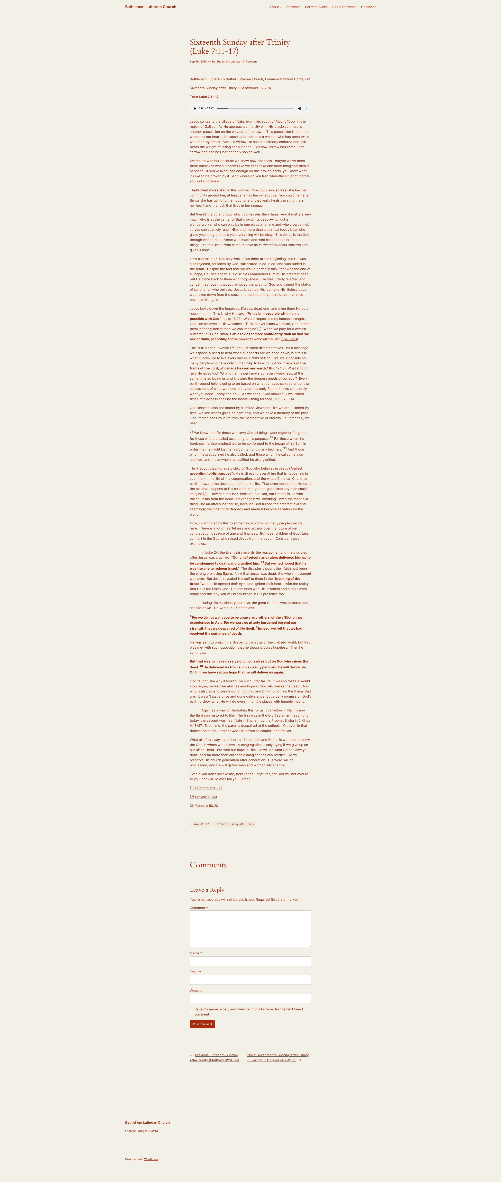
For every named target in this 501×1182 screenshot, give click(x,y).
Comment (199, 908)
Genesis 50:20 (206, 806)
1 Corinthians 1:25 (209, 788)
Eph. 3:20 (289, 339)
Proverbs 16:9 (206, 797)
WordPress (151, 1159)
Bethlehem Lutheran (229, 61)
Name (196, 953)
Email (195, 972)
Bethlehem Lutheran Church (150, 6)
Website (196, 991)
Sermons (251, 61)
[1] (246, 324)
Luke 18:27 (232, 319)
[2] (259, 329)
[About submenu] (281, 7)
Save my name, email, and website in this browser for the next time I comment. (249, 1011)
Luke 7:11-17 (209, 97)
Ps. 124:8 (277, 368)
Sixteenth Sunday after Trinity (235, 824)
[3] (205, 494)
